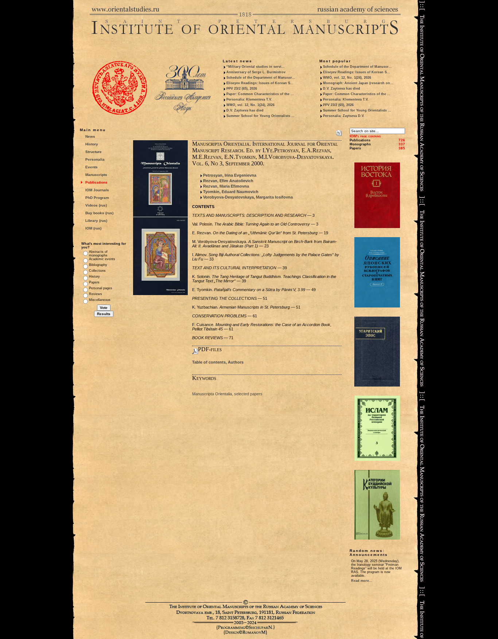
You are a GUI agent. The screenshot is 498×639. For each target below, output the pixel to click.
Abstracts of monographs (98, 253)
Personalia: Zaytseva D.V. (344, 116)
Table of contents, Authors (218, 362)
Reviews (95, 294)
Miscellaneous (99, 300)
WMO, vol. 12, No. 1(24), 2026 (250, 105)
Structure (93, 152)
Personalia (95, 159)
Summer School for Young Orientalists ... (260, 116)
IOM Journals (97, 190)
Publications (96, 182)
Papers (94, 282)
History (91, 144)
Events (91, 167)
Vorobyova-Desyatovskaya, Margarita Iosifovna (248, 197)
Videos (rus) (96, 205)
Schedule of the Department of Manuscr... (260, 77)
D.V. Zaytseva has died (245, 110)
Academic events (102, 259)
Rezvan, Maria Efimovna (226, 186)
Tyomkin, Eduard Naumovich (230, 191)
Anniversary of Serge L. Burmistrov (255, 72)
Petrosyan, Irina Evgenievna (229, 175)
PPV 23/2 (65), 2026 (241, 88)
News (90, 136)
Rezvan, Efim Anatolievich (228, 181)
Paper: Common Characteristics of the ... (260, 94)
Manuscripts (96, 175)
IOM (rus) (93, 228)
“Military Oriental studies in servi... (255, 66)
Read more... (361, 581)
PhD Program (97, 198)
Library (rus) (96, 221)
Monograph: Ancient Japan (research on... (358, 83)
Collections (97, 271)
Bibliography (98, 265)
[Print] (339, 131)
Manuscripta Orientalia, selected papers (227, 394)
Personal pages (100, 288)
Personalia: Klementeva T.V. (249, 99)
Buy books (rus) (99, 213)
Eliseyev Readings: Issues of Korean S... (259, 83)
